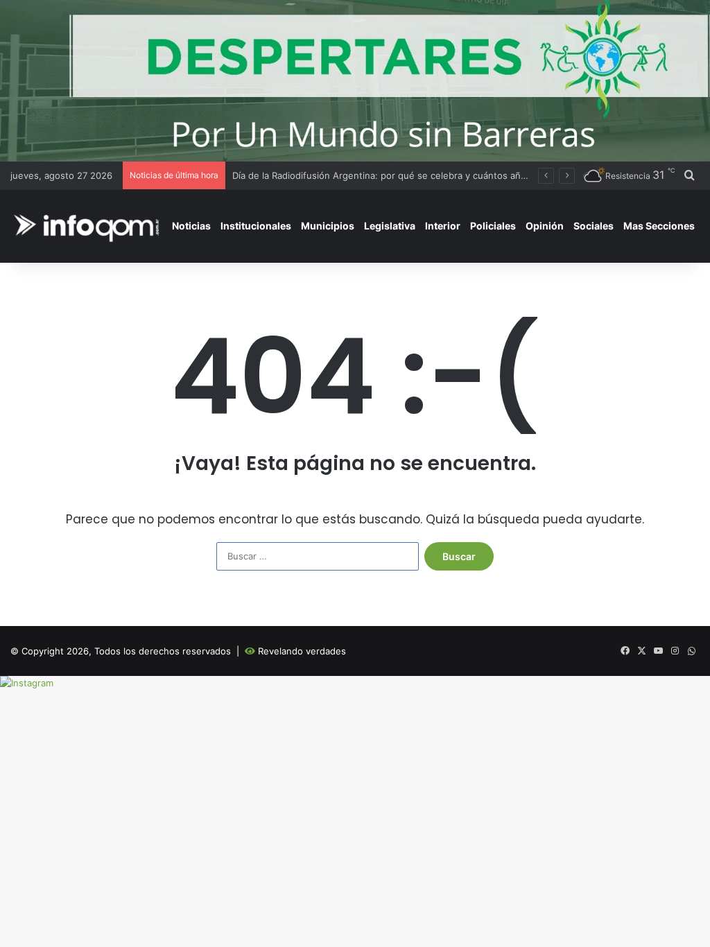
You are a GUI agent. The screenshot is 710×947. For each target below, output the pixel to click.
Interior (442, 226)
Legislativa (389, 226)
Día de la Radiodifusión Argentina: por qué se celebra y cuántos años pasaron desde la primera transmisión (464, 175)
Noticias (191, 226)
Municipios (327, 226)
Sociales (593, 226)
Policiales (493, 226)
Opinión (545, 226)
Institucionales (255, 226)
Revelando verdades (302, 651)
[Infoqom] (88, 226)
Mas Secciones (659, 226)
